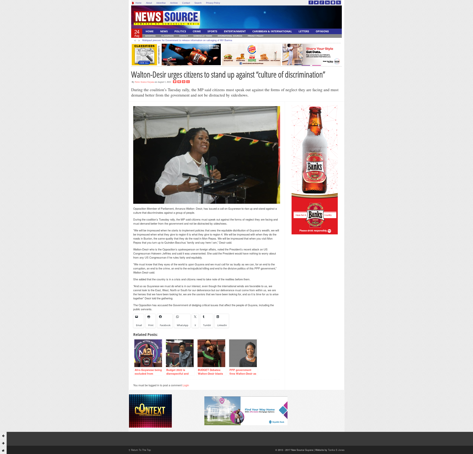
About (149, 3)
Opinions (322, 31)
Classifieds (167, 36)
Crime (197, 31)
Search (198, 3)
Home (138, 3)
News (164, 31)
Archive (174, 3)
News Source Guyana (144, 81)
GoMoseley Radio (202, 36)
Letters (304, 31)
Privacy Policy (213, 3)
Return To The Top (139, 450)
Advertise (161, 3)
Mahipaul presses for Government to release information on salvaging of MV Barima (187, 40)
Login (186, 385)
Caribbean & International (272, 31)
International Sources (230, 36)
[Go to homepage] (3, 450)
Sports (212, 31)
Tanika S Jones (336, 450)
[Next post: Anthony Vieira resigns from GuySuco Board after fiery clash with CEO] (3, 443)
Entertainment (235, 31)
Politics (180, 31)
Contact (186, 3)
